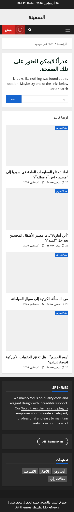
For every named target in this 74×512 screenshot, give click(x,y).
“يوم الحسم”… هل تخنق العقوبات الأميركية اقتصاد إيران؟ (37, 359)
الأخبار (45, 471)
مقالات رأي (61, 128)
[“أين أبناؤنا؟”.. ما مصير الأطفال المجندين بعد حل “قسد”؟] (37, 209)
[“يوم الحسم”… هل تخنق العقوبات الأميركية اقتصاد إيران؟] (37, 330)
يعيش (8, 29)
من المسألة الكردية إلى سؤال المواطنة (39, 298)
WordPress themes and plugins (44, 408)
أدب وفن (59, 471)
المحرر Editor (54, 182)
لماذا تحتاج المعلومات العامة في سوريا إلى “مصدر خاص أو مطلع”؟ (37, 174)
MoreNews (51, 507)
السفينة (37, 17)
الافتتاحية (30, 471)
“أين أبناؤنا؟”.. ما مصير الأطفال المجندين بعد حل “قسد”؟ (38, 237)
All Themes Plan (52, 441)
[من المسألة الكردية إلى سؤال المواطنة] (37, 272)
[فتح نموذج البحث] (29, 29)
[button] (68, 30)
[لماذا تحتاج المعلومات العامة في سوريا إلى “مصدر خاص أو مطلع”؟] (37, 145)
